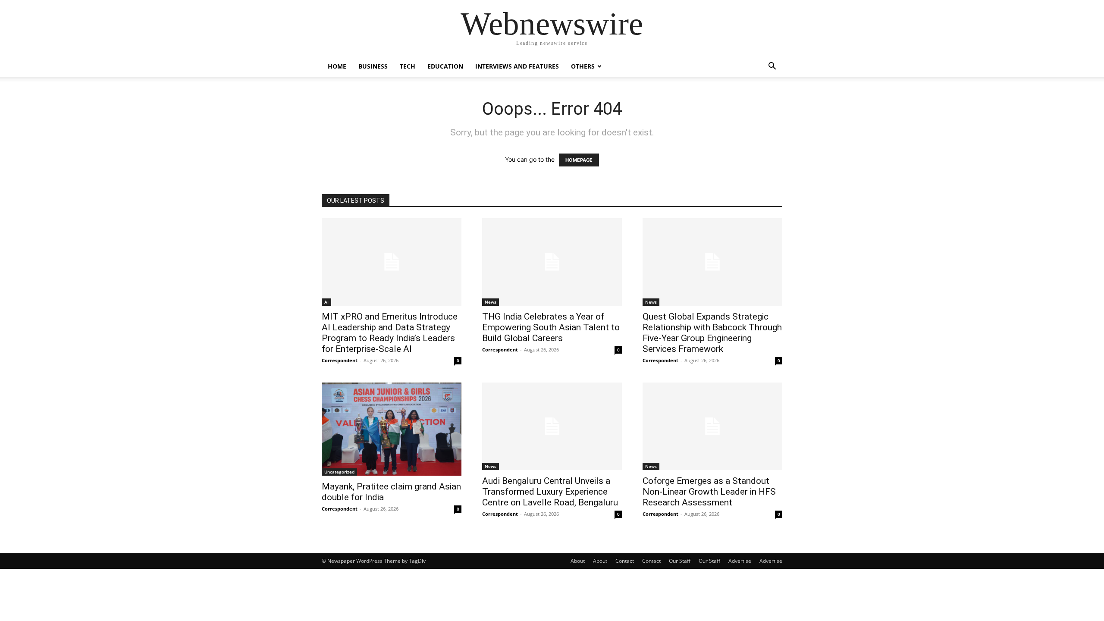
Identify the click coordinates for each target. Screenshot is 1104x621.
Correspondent (340, 360)
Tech (407, 66)
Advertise (739, 561)
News (490, 302)
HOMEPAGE (579, 160)
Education (445, 66)
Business (373, 66)
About (578, 561)
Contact (624, 561)
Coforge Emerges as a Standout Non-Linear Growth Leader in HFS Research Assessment (709, 492)
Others (583, 66)
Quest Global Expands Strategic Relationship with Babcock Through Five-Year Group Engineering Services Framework (712, 332)
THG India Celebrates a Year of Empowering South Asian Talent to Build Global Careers (551, 327)
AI (326, 302)
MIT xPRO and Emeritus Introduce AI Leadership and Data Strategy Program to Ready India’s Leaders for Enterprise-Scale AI (390, 332)
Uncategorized (339, 472)
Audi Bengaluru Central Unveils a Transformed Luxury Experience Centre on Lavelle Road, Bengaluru (550, 492)
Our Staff (679, 561)
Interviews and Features (517, 66)
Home (337, 66)
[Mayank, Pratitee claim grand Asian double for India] (391, 429)
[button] (772, 67)
